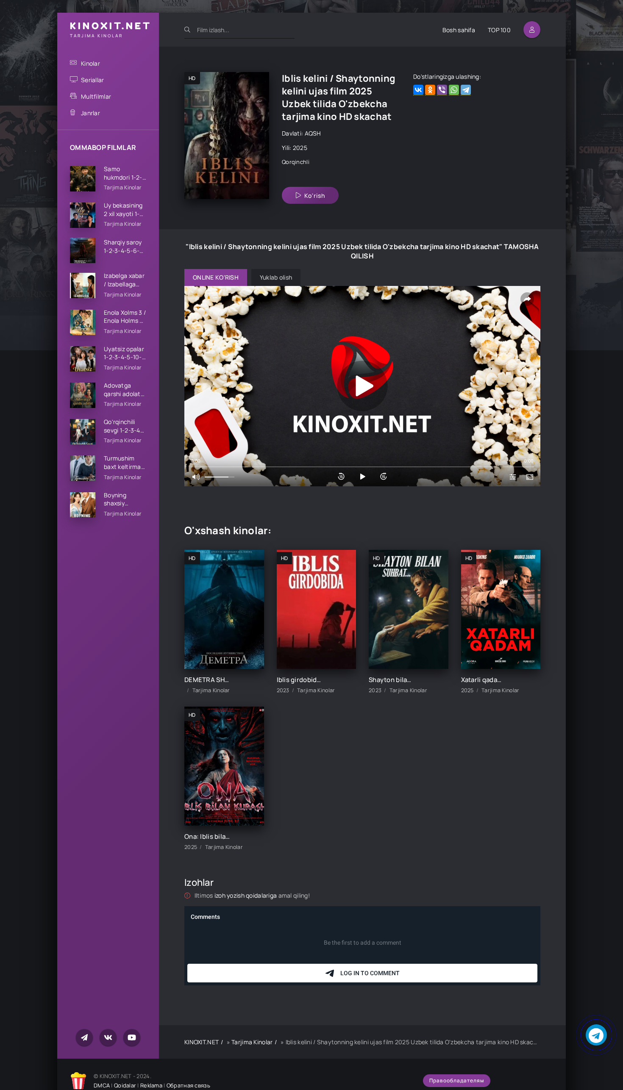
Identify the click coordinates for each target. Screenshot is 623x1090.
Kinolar (90, 63)
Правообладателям (456, 1080)
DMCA (102, 1085)
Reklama (151, 1085)
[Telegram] (466, 90)
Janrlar (90, 113)
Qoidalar (125, 1085)
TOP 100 (499, 30)
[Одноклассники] (430, 90)
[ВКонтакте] (418, 90)
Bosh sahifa (458, 30)
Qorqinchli (295, 162)
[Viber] (442, 90)
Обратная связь (188, 1085)
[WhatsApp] (454, 90)
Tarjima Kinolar (252, 1042)
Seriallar (92, 80)
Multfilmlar (96, 96)
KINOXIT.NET (201, 1042)
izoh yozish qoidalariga (246, 895)
